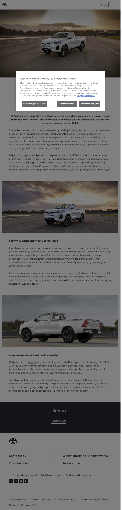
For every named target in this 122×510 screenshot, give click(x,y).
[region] (60, 91)
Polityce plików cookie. (86, 95)
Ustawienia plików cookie (34, 104)
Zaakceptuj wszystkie (90, 104)
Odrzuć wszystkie (67, 104)
